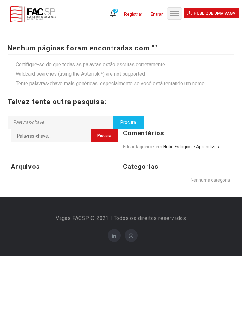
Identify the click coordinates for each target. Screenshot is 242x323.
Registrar (133, 14)
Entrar (157, 14)
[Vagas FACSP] (33, 13)
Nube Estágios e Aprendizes (191, 146)
